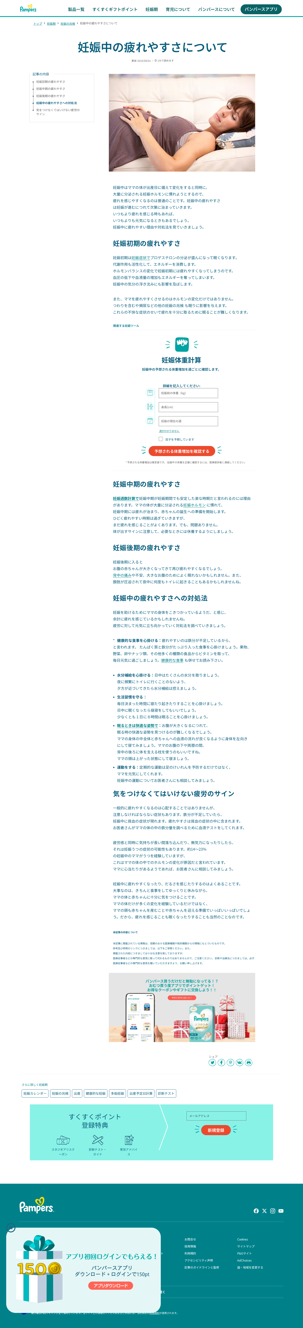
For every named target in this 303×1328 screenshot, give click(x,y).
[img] (83, 1270)
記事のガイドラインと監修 (201, 1267)
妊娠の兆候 (68, 23)
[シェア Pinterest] (230, 1062)
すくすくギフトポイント (115, 9)
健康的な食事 (172, 660)
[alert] (83, 1270)
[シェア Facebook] (221, 1062)
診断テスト (166, 1093)
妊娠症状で (141, 257)
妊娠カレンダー (35, 1093)
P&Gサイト (244, 1253)
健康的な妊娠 (96, 1093)
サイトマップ (246, 1246)
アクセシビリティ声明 (198, 1260)
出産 (77, 1093)
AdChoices (244, 1260)
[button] (10, 1227)
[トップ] (28, 8)
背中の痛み (122, 575)
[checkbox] (161, 438)
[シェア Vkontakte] (239, 1062)
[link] (182, 1007)
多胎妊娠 (117, 1093)
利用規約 (190, 1253)
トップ (37, 23)
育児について (178, 9)
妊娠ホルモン (194, 504)
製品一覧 (76, 9)
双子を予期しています (179, 439)
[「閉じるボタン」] (10, 1227)
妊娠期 (152, 9)
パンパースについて (216, 9)
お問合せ (190, 1239)
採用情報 (190, 1246)
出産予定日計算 (141, 1093)
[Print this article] (248, 1062)
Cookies (242, 1239)
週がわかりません (169, 431)
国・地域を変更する (250, 1267)
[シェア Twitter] (212, 1062)
